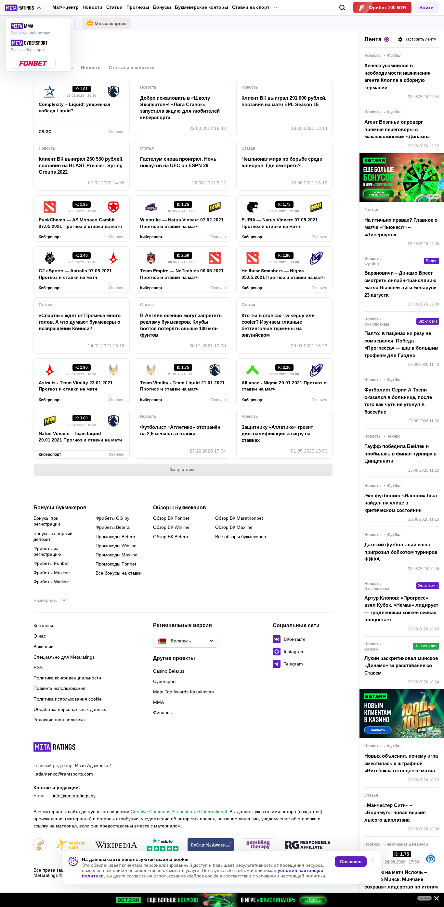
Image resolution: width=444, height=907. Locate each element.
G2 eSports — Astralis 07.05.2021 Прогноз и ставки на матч (75, 274)
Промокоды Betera (115, 536)
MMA (158, 702)
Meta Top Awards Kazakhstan (183, 691)
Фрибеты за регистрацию (47, 551)
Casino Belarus (168, 671)
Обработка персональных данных (69, 709)
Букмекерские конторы (201, 7)
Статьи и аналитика (131, 67)
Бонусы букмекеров (59, 507)
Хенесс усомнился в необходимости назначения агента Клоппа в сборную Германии (397, 76)
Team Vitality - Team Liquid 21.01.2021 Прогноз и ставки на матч (182, 386)
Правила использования (59, 688)
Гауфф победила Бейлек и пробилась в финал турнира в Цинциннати (400, 453)
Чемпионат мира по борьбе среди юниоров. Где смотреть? (282, 162)
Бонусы (162, 7)
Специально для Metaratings (64, 657)
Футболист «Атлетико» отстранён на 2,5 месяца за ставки (180, 430)
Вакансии (43, 646)
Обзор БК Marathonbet (239, 518)
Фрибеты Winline (51, 581)
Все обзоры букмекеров (240, 536)
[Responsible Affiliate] (307, 845)
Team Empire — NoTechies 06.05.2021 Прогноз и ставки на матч (182, 274)
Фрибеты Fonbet (51, 563)
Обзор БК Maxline (234, 527)
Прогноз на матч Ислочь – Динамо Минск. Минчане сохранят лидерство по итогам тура (401, 883)
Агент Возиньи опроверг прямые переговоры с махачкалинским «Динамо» (397, 129)
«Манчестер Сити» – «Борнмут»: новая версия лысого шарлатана (395, 812)
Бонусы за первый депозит (52, 536)
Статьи (114, 7)
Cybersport (164, 681)
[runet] (39, 845)
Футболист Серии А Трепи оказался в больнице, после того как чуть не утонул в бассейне (398, 401)
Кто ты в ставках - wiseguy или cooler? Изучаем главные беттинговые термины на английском (278, 325)
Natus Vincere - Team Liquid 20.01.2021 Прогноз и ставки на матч (80, 436)
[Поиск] (342, 8)
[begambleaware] (211, 845)
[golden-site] (70, 845)
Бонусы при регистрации (46, 521)
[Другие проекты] (23, 8)
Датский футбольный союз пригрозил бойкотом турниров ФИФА (400, 552)
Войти (426, 7)
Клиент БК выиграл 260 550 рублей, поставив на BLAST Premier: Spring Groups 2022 (81, 165)
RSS (38, 667)
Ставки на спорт (250, 7)
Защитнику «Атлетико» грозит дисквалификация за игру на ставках (277, 433)
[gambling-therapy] (258, 845)
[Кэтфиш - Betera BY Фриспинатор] (222, 900)
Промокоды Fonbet (116, 563)
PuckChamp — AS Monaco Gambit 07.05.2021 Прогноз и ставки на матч (80, 223)
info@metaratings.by (74, 795)
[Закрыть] (434, 899)
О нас (39, 636)
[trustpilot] (162, 845)
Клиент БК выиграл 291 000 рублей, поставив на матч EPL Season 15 (284, 101)
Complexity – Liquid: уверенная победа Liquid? (74, 107)
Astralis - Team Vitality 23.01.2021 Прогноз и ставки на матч (76, 386)
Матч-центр (65, 7)
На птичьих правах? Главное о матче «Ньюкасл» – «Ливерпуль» (400, 227)
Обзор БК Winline (171, 527)
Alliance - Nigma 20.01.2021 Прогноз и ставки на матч (284, 386)
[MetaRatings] (54, 747)
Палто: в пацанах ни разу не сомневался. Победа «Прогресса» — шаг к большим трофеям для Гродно (401, 344)
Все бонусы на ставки (119, 573)
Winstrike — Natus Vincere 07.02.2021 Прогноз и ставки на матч (182, 223)
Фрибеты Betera (113, 527)
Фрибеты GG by (112, 518)
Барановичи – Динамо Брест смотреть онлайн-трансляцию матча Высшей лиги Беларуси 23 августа (400, 284)
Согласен (350, 861)
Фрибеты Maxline (51, 572)
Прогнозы (137, 7)
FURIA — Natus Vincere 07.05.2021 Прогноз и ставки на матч (280, 223)
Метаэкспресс (111, 23)
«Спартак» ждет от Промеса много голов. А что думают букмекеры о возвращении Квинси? (80, 322)
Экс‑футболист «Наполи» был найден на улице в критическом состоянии (400, 503)
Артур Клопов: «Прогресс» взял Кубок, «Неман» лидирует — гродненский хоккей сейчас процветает (401, 609)
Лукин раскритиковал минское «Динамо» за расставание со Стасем (401, 665)
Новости (92, 7)
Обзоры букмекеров (179, 507)
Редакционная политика (59, 719)
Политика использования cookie (67, 699)
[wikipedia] (116, 845)
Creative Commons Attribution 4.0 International (179, 811)
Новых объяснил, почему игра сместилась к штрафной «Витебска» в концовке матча (401, 763)
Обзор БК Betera (170, 536)
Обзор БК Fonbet (171, 518)
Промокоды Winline (116, 545)
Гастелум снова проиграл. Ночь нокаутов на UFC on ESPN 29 (178, 162)
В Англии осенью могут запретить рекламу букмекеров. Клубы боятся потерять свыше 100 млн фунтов (181, 325)
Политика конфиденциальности (67, 677)
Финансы (163, 712)
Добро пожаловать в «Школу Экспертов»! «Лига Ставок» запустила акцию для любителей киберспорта (180, 107)
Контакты (43, 625)
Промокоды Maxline (116, 554)
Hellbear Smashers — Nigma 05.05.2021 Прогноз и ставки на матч (283, 274)
